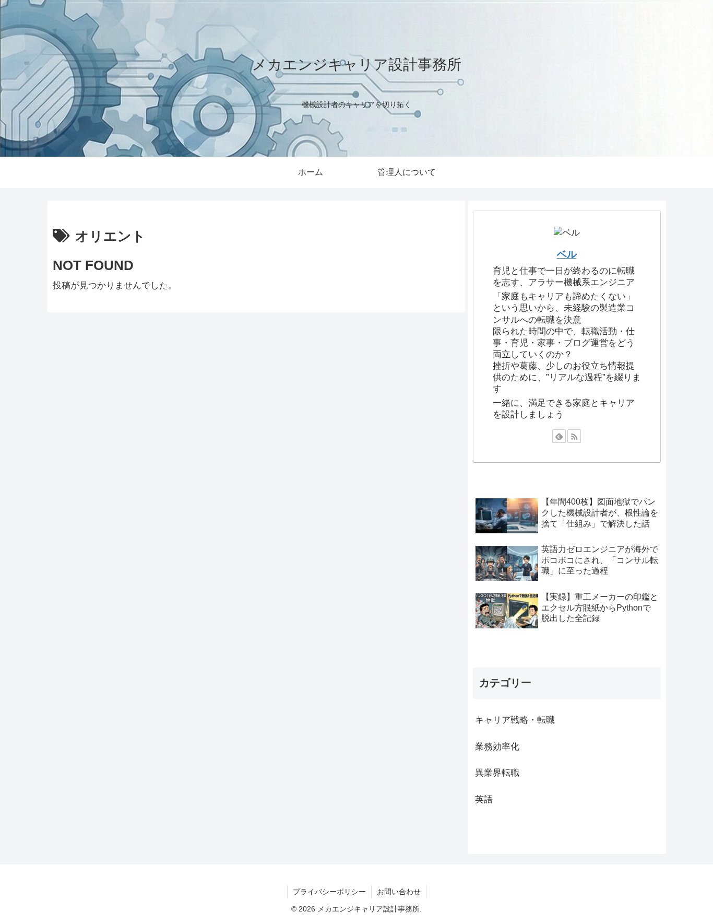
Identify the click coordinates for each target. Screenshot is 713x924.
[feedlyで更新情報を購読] (559, 436)
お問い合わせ (399, 891)
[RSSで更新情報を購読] (574, 436)
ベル (567, 254)
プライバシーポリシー (329, 891)
